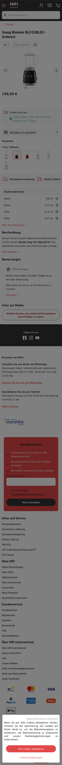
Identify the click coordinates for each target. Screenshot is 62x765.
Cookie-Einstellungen (31, 757)
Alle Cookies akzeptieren (31, 748)
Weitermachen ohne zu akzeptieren (42, 718)
